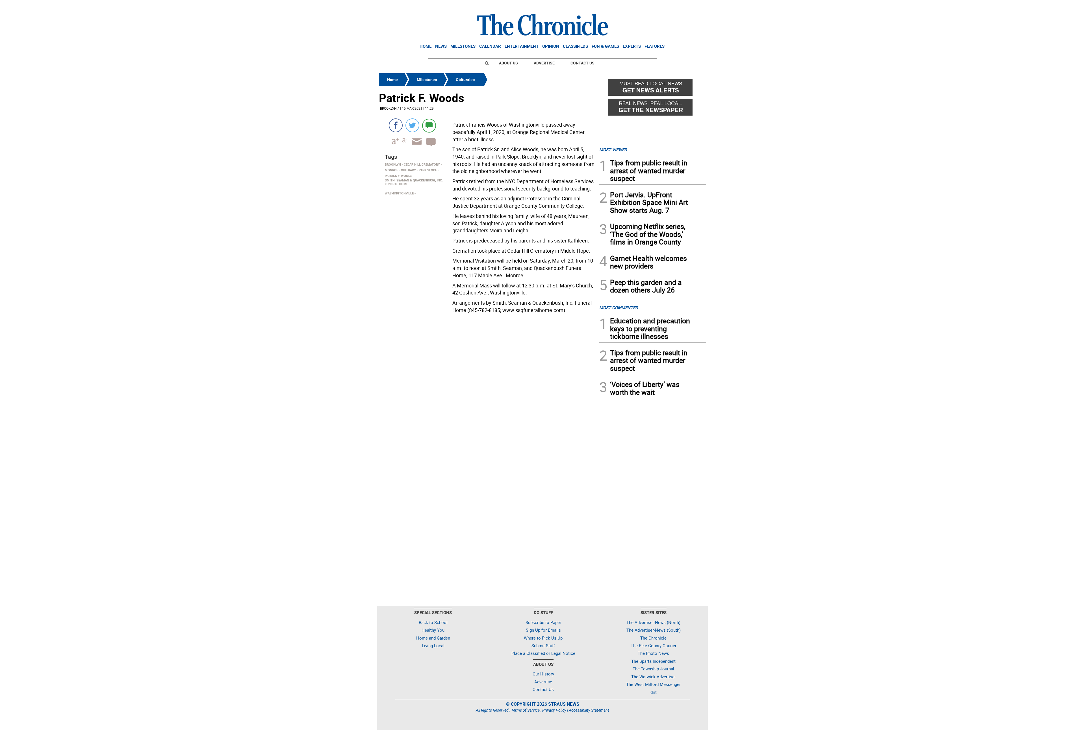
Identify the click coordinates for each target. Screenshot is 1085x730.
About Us (508, 63)
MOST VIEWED (613, 149)
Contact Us (582, 63)
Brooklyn (388, 108)
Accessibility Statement (589, 710)
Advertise (544, 63)
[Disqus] (487, 387)
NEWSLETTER (660, 6)
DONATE (692, 6)
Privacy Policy (554, 710)
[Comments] (429, 125)
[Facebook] (396, 125)
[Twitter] (412, 125)
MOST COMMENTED (618, 307)
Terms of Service (525, 710)
